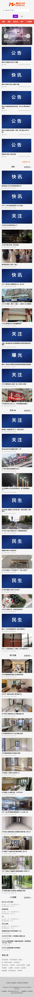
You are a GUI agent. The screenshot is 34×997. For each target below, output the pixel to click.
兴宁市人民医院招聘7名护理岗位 (11, 948)
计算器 (28, 965)
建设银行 (23, 968)
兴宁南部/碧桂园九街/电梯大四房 (11, 753)
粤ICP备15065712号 (13, 991)
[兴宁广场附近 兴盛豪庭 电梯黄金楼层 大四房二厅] (17, 869)
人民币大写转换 (20, 965)
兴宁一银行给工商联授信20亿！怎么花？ (13, 284)
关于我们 (8, 983)
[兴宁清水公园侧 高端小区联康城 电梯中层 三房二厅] (17, 829)
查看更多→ (28, 167)
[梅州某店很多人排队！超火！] (17, 262)
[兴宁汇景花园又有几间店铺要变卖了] (17, 321)
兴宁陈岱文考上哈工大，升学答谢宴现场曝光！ (15, 403)
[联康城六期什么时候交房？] (17, 548)
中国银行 (4, 968)
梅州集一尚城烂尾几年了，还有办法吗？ (13, 429)
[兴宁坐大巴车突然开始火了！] (17, 223)
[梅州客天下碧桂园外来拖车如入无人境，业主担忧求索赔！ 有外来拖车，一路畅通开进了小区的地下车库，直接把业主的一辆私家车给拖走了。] (17, 44)
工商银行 (10, 968)
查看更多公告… (26, 162)
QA (3, 916)
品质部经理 (5, 909)
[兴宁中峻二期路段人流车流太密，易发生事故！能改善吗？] (17, 507)
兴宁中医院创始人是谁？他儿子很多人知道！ (14, 384)
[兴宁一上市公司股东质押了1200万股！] (17, 203)
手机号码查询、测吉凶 (15, 959)
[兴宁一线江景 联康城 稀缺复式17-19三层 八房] (17, 810)
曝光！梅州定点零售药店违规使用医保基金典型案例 (16, 364)
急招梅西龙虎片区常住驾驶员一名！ (12, 931)
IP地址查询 (5, 959)
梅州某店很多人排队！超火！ (10, 264)
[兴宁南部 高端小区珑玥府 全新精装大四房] (17, 888)
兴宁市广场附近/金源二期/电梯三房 (12, 694)
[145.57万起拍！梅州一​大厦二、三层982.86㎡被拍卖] (17, 302)
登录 (15, 16)
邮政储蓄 (4, 970)
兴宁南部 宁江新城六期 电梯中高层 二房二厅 (14, 851)
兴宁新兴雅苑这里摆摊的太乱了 (11, 468)
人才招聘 (29, 21)
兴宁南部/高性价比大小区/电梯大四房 (12, 733)
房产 (22, 21)
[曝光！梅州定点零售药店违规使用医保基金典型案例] (17, 362)
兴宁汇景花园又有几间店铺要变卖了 (12, 323)
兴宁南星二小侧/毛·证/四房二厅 (10, 773)
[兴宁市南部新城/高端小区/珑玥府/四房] (17, 672)
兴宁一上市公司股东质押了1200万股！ (13, 205)
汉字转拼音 (16, 962)
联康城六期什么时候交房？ (9, 550)
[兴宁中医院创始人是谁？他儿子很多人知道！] (17, 382)
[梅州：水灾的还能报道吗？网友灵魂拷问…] (17, 627)
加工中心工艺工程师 (7, 902)
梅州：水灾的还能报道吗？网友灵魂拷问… (14, 629)
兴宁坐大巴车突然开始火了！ (10, 225)
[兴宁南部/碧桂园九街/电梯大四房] (17, 751)
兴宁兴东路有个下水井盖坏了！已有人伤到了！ (15, 570)
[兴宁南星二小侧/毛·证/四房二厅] (17, 770)
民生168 (15, 21)
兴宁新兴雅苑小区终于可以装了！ (11, 589)
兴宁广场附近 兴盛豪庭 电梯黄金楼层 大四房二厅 (16, 871)
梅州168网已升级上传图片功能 (10, 84)
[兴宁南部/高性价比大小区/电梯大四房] (17, 731)
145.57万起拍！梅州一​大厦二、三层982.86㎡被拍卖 (16, 304)
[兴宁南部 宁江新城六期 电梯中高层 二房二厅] (17, 849)
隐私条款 (25, 983)
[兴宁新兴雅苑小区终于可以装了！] (17, 587)
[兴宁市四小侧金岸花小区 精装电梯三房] (17, 711)
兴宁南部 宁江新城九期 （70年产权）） (13, 792)
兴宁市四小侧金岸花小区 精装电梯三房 (13, 714)
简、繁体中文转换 (7, 962)
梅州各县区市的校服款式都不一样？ (12, 449)
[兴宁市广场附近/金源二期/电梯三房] (17, 692)
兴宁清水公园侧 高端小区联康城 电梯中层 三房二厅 (16, 831)
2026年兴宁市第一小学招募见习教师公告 (13, 936)
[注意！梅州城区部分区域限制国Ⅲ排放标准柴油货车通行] (17, 341)
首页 (3, 21)
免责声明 (19, 983)
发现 (9, 21)
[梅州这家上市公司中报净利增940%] (17, 184)
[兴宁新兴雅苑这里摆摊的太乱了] (17, 466)
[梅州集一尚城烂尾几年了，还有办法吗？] (17, 427)
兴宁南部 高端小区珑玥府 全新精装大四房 (13, 890)
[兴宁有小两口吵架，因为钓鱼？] (17, 243)
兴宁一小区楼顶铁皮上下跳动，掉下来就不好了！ (16, 648)
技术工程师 (5, 923)
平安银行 (19, 970)
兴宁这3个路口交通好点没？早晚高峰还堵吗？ (15, 531)
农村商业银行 (12, 970)
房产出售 (13, 655)
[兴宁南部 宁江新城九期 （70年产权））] (17, 790)
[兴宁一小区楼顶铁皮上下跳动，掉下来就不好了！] (17, 646)
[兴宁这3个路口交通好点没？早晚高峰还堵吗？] (17, 528)
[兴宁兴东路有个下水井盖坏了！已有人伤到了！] (17, 568)
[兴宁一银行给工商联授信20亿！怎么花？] (17, 282)
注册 (21, 16)
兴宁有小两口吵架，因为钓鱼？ (11, 245)
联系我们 (14, 983)
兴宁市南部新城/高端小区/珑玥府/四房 (12, 674)
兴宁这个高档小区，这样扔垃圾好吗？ (12, 609)
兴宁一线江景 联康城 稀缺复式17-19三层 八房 (15, 812)
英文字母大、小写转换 (8, 965)
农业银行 (17, 968)
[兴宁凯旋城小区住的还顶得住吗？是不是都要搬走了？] (17, 486)
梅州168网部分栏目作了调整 (10, 62)
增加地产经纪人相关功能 (9, 154)
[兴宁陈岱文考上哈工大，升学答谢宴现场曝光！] (17, 401)
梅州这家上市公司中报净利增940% (12, 186)
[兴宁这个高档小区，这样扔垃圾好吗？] (17, 607)
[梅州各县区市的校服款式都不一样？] (17, 447)
